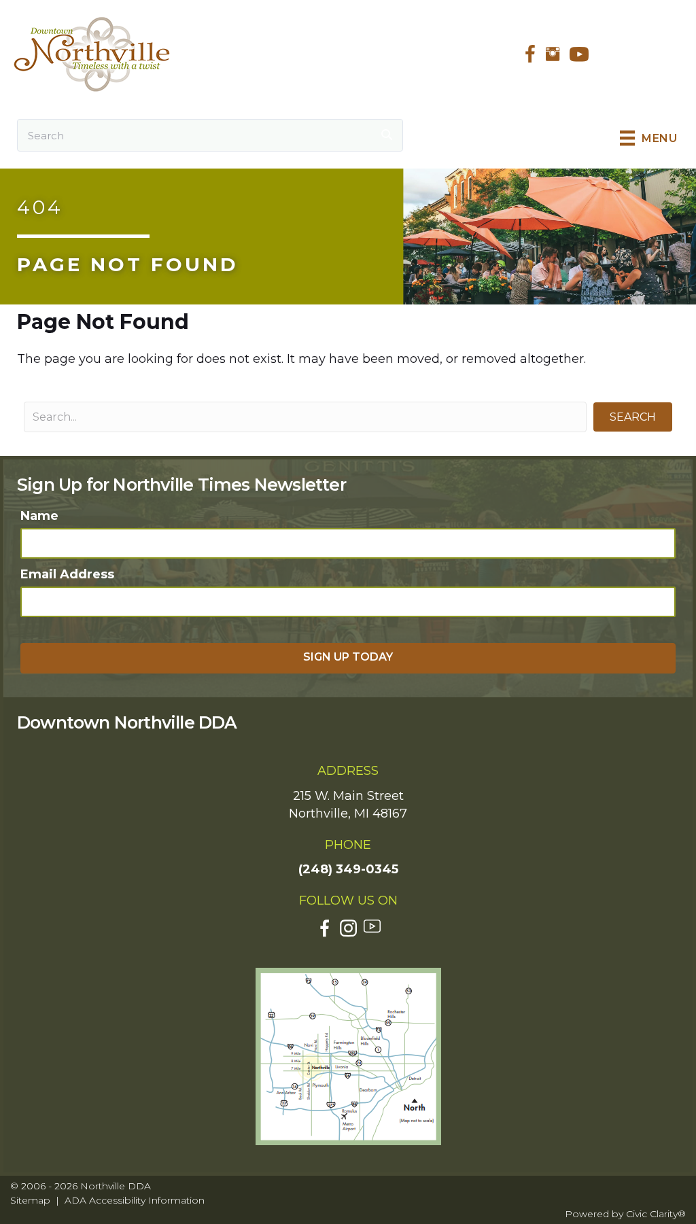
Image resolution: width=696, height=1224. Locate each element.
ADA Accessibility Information (135, 1200)
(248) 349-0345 (348, 869)
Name (39, 515)
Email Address (67, 574)
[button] (632, 417)
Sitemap (30, 1200)
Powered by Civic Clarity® (625, 1214)
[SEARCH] (386, 135)
